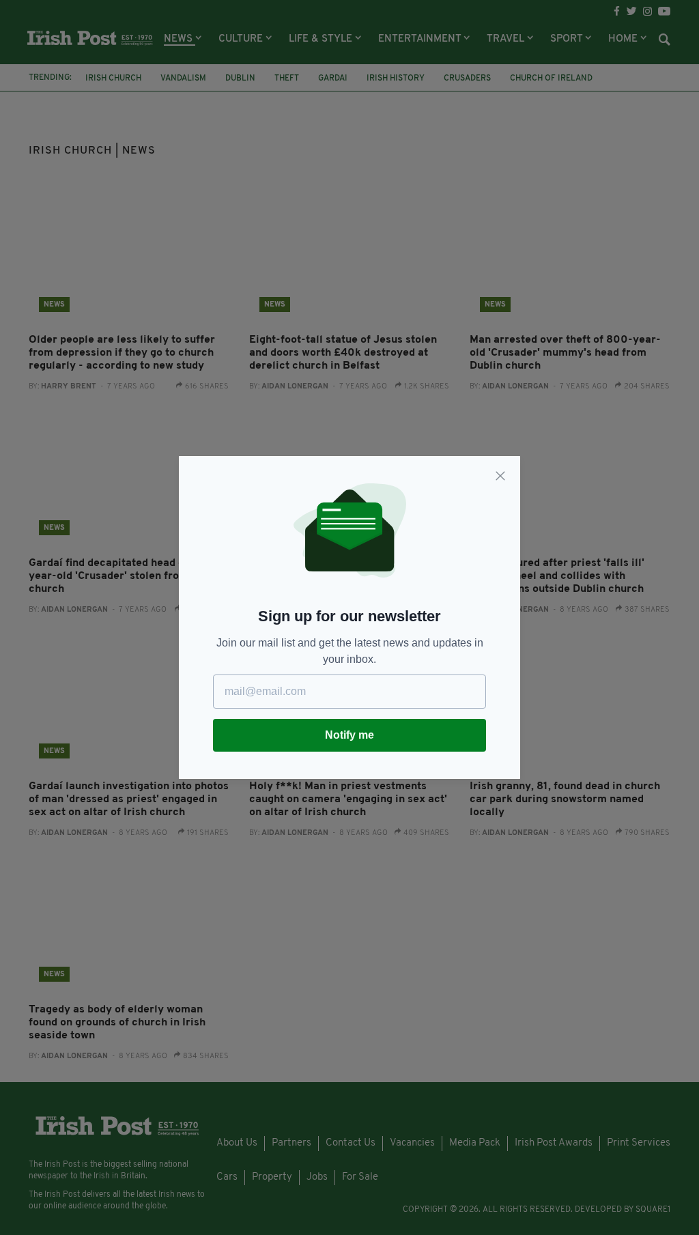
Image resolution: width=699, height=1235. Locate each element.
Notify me (349, 735)
